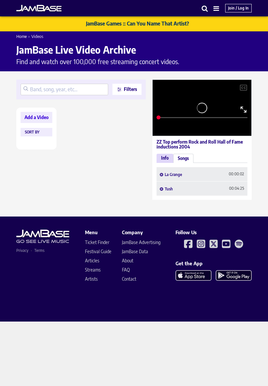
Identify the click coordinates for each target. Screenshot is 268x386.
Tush (169, 189)
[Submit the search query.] (25, 89)
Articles (92, 260)
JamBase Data (135, 251)
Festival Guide (98, 251)
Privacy (22, 250)
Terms (39, 250)
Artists (91, 279)
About (127, 260)
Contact (129, 279)
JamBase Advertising (141, 242)
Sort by (32, 132)
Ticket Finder (97, 242)
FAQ (126, 269)
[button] (205, 8)
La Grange (173, 175)
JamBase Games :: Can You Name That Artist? (137, 23)
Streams (93, 269)
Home (21, 36)
